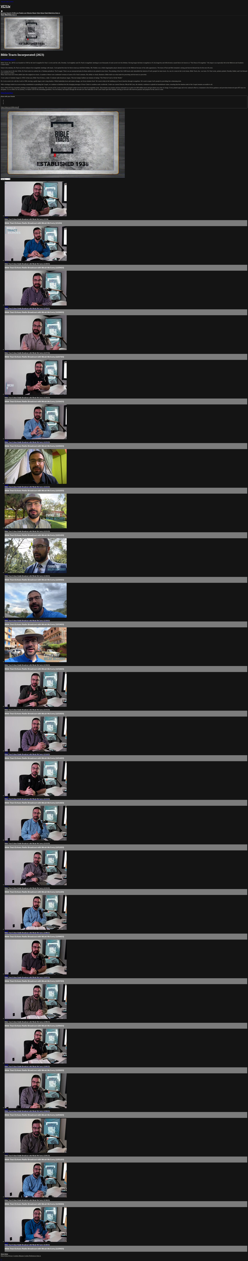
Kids (38, 13)
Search (9, 13)
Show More (4, 1254)
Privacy (10, 1256)
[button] (1, 11)
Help (2, 1256)
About (42, 13)
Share (11, 93)
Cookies (16, 1256)
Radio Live (23, 13)
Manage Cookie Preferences (27, 1256)
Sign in (57, 13)
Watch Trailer (5, 93)
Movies (29, 13)
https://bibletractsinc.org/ (8, 59)
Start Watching (50, 13)
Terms (6, 1256)
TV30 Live (15, 13)
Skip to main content (7, 1)
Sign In (14, 15)
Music (34, 13)
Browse (3, 13)
